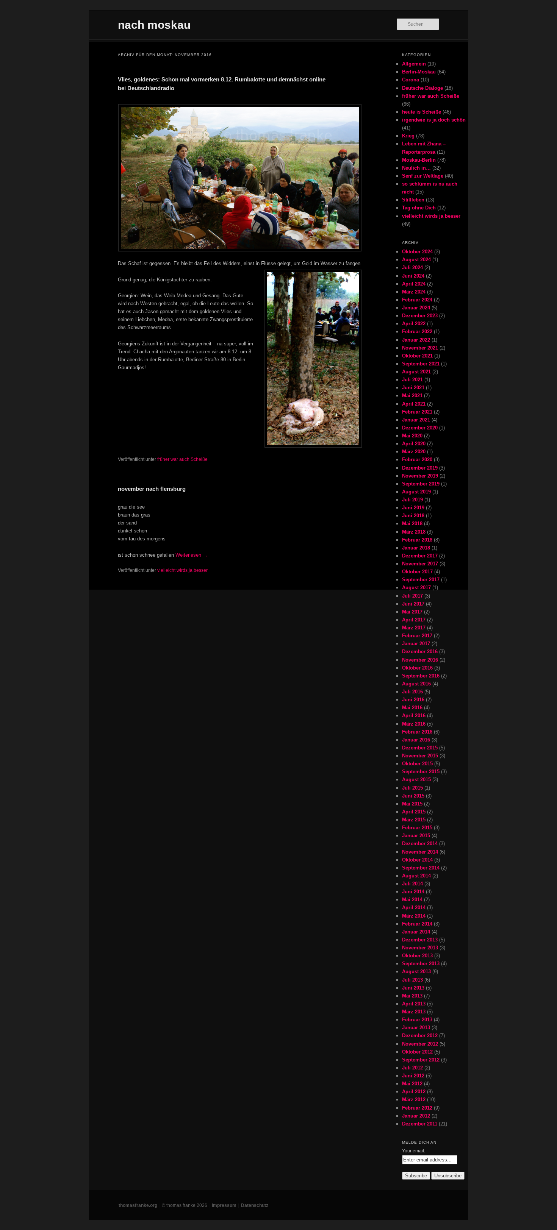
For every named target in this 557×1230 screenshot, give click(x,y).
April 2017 (414, 620)
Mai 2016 (412, 707)
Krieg (408, 136)
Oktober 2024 (417, 251)
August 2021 (416, 372)
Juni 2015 (413, 796)
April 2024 (414, 284)
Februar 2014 (417, 924)
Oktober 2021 (417, 356)
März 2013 (414, 1012)
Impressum (224, 1205)
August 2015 (416, 779)
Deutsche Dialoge (422, 88)
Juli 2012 (412, 1068)
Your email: (413, 1151)
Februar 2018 (417, 540)
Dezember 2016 (420, 651)
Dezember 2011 (419, 1124)
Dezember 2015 (420, 748)
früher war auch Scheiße (182, 459)
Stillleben (413, 200)
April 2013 (414, 1004)
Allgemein (414, 64)
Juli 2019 (412, 500)
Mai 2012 (412, 1083)
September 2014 (421, 868)
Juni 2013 (413, 988)
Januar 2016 (416, 740)
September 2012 (421, 1060)
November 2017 (420, 564)
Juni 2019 (413, 507)
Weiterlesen (191, 555)
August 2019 (416, 492)
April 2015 (414, 812)
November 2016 (420, 660)
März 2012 (414, 1099)
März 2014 (414, 916)
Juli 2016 (412, 692)
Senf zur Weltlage (422, 176)
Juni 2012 (413, 1076)
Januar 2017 (416, 643)
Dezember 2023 (420, 315)
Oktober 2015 (417, 763)
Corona (410, 80)
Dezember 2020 (420, 428)
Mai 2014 (412, 899)
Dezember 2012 (420, 1035)
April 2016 (414, 715)
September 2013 (421, 963)
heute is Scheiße (421, 112)
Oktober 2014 (417, 860)
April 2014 (414, 907)
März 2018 (414, 532)
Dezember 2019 (420, 468)
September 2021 (421, 364)
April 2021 (414, 404)
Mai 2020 (412, 436)
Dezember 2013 (420, 940)
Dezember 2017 (420, 556)
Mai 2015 (412, 804)
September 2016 (421, 676)
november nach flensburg (152, 488)
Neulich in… (416, 168)
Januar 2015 (416, 835)
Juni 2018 (413, 515)
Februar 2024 (417, 300)
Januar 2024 (416, 308)
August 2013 (416, 971)
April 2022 (414, 323)
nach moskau (154, 25)
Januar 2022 (416, 340)
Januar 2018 (416, 548)
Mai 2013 (412, 996)
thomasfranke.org (138, 1205)
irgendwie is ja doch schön (434, 120)
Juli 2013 (412, 980)
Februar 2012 (417, 1108)
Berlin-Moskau (419, 72)
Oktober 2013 (417, 955)
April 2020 (414, 443)
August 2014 (416, 876)
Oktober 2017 (417, 571)
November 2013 (420, 948)
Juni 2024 (413, 276)
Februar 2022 (417, 331)
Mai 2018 (412, 523)
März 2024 (414, 292)
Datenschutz (254, 1205)
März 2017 (414, 628)
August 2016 (416, 684)
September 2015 (421, 771)
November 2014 (420, 852)
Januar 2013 (416, 1027)
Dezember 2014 (420, 843)
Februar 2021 (417, 412)
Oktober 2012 (417, 1052)
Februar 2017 (417, 635)
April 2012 (414, 1091)
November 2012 (420, 1044)
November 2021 (420, 348)
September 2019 (421, 484)
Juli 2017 (412, 596)
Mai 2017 (412, 612)
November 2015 (420, 756)
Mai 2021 (412, 395)
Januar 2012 (416, 1116)
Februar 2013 (417, 1019)
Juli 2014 (412, 884)
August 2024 (416, 259)
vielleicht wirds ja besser (182, 570)
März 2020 (414, 451)
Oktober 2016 (417, 668)
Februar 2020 (417, 459)
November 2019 (420, 476)
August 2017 (416, 587)
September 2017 (421, 579)
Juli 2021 (412, 379)
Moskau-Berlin (419, 160)
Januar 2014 (416, 932)
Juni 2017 (413, 604)
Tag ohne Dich (419, 208)
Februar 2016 (417, 732)
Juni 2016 (413, 699)
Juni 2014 (413, 891)
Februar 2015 (417, 827)
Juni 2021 (413, 387)
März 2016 (414, 724)
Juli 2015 (412, 788)
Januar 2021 (416, 420)
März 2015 (414, 820)
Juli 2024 (412, 267)
